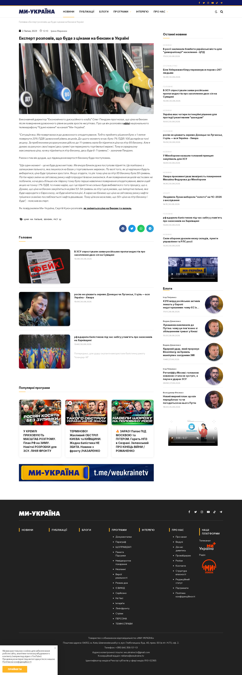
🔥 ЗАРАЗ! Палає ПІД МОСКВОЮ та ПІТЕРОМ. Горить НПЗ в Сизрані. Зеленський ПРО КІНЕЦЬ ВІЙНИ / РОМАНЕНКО (132, 441)
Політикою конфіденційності (16, 662)
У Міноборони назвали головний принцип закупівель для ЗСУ (188, 157)
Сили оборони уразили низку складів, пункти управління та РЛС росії (190, 240)
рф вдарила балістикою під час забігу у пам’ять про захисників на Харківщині (113, 339)
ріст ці (57, 219)
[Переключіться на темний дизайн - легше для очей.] (216, 11)
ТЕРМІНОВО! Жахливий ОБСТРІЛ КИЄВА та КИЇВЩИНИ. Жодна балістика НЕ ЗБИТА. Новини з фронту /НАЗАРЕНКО (85, 441)
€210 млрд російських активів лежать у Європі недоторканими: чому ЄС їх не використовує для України (181, 304)
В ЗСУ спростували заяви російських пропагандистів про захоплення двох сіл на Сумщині (109, 253)
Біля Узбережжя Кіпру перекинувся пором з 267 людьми (192, 71)
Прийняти (15, 669)
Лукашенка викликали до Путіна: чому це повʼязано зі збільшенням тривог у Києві (180, 328)
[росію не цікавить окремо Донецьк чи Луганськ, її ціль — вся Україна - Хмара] (44, 309)
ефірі (126, 123)
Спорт (166, 193)
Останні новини (175, 34)
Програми (120, 11)
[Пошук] (221, 11)
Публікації (86, 11)
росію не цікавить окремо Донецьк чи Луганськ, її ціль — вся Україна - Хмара (112, 296)
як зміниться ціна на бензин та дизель (107, 208)
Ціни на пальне (33, 219)
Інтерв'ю (142, 11)
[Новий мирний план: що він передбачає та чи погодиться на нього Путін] (214, 400)
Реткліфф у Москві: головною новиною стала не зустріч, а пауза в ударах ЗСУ (181, 375)
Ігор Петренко (169, 297)
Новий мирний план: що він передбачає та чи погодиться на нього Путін (179, 399)
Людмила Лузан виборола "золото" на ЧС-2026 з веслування (192, 198)
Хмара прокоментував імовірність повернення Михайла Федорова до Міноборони (192, 178)
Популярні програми (34, 387)
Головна (23, 22)
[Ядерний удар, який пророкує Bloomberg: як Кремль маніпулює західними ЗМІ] (214, 352)
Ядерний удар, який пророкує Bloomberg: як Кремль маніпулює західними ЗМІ (181, 352)
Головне (168, 86)
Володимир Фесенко (173, 392)
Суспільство (170, 66)
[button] (123, 228)
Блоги (103, 11)
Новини (68, 11)
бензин (48, 219)
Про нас (159, 11)
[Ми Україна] (37, 11)
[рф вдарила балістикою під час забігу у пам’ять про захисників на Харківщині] (44, 352)
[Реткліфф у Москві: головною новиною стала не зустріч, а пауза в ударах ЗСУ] (214, 376)
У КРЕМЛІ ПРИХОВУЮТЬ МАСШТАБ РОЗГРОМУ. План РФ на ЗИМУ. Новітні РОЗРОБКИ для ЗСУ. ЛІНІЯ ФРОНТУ (39, 441)
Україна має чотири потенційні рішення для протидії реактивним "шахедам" (190, 116)
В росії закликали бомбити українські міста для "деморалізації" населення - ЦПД (192, 51)
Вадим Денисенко (172, 321)
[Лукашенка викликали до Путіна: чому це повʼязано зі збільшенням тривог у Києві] (214, 328)
